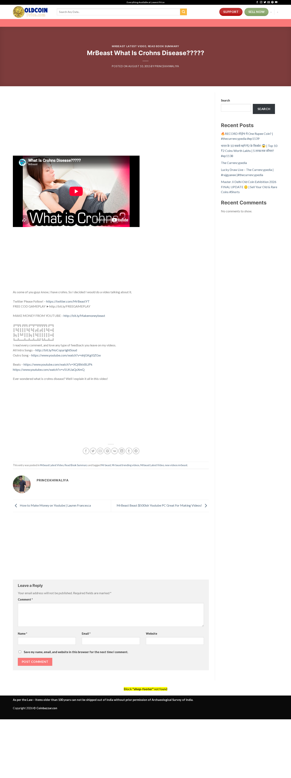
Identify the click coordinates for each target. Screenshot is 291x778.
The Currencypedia (234, 163)
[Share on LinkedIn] (121, 451)
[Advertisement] (111, 126)
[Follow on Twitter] (265, 2)
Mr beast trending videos (125, 465)
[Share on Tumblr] (129, 451)
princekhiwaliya (167, 66)
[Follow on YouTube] (276, 2)
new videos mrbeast (176, 465)
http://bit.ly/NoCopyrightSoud (56, 350)
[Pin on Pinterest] (107, 451)
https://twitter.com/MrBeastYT (68, 301)
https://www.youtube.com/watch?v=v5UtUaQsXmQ (49, 369)
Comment (25, 599)
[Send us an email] (268, 2)
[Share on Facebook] (86, 451)
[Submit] (183, 12)
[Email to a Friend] (100, 451)
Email (86, 633)
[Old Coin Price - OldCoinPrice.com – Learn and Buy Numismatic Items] (32, 12)
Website (151, 633)
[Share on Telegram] (136, 451)
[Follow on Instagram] (261, 2)
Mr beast (106, 465)
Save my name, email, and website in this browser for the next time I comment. (76, 652)
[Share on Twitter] (93, 451)
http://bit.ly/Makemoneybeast (84, 315)
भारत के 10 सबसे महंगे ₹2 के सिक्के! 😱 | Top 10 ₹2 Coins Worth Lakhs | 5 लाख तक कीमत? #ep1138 (249, 151)
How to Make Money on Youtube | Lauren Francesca (55, 505)
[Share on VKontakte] (114, 451)
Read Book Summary (163, 46)
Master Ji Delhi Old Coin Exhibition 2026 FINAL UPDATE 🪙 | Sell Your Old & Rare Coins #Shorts (249, 187)
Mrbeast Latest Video (129, 46)
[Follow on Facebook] (257, 2)
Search (225, 100)
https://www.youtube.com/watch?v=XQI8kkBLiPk (58, 364)
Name (22, 633)
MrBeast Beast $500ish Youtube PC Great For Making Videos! (160, 505)
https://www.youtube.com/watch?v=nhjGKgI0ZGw (66, 355)
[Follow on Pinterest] (272, 2)
